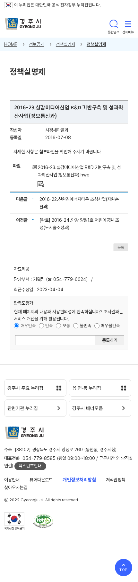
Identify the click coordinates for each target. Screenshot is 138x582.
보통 (66, 325)
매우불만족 (110, 325)
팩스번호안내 (30, 465)
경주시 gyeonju (23, 24)
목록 (120, 247)
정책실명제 (65, 44)
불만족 (85, 325)
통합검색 (113, 24)
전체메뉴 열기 (128, 24)
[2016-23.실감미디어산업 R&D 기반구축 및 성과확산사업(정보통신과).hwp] (41, 183)
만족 (49, 325)
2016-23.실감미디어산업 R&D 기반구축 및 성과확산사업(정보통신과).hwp (79, 171)
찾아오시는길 (15, 487)
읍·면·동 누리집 (86, 388)
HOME (10, 44)
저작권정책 (115, 479)
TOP (123, 570)
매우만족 (28, 325)
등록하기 (109, 340)
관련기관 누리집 (22, 408)
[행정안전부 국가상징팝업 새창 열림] (14, 521)
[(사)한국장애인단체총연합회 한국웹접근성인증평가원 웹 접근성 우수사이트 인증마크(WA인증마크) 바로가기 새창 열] (43, 521)
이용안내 (12, 479)
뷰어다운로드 (41, 479)
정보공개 (36, 44)
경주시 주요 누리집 (25, 388)
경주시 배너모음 (87, 408)
